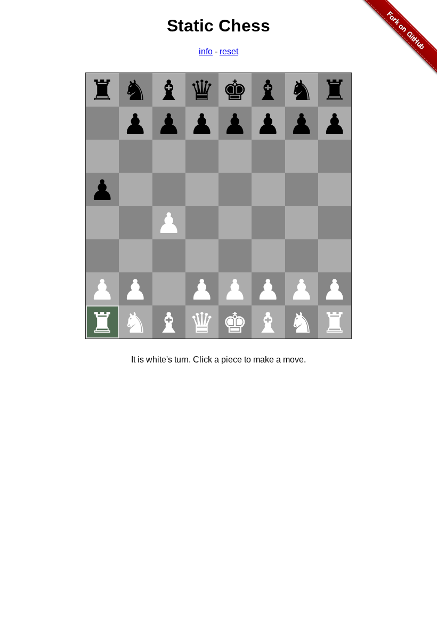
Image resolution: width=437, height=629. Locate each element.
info (206, 51)
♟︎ (135, 124)
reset (229, 51)
